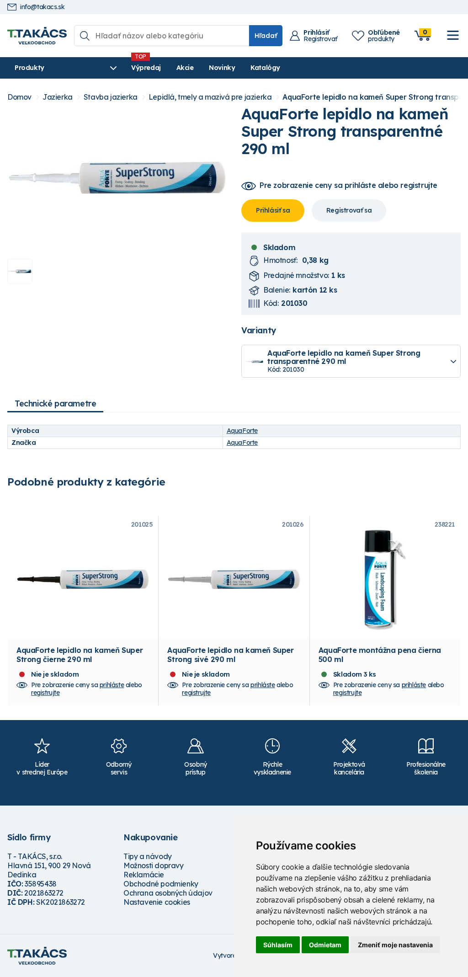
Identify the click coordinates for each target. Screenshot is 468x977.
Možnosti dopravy (153, 865)
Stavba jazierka (111, 97)
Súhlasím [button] (277, 945)
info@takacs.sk (42, 7)
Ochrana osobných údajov (168, 892)
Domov (19, 97)
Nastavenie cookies (156, 902)
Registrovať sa (349, 210)
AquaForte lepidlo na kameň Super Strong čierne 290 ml (79, 655)
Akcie (185, 68)
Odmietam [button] (325, 945)
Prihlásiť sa (273, 210)
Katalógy (265, 68)
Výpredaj (146, 68)
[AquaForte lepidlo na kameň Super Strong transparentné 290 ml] (117, 178)
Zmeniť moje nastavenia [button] (395, 945)
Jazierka (58, 97)
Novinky (222, 68)
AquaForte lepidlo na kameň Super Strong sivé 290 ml (230, 655)
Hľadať (266, 36)
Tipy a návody (147, 856)
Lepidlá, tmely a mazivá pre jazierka (210, 97)
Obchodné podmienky (160, 883)
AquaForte (242, 431)
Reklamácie (143, 874)
